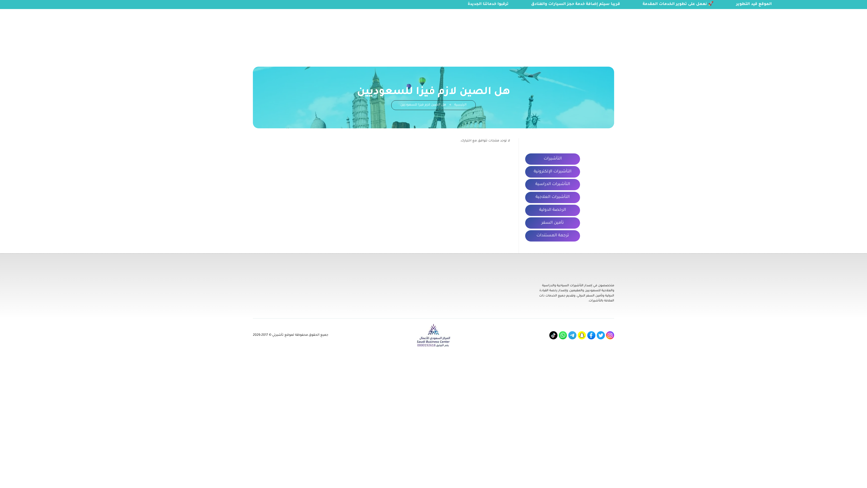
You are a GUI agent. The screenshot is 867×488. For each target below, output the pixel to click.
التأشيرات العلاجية (553, 197)
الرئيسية (460, 105)
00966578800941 (58, 12)
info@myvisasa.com (20, 12)
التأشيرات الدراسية (552, 184)
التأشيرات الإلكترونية (552, 171)
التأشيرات (553, 159)
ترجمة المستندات (552, 235)
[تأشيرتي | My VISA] (843, 33)
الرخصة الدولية (552, 210)
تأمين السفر (552, 223)
